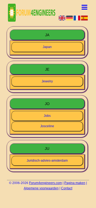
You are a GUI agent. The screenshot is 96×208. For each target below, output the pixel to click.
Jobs (47, 116)
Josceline (47, 126)
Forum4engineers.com (45, 183)
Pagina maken (74, 183)
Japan (47, 47)
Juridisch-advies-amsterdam (47, 160)
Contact (66, 188)
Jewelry (47, 81)
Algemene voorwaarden (41, 188)
